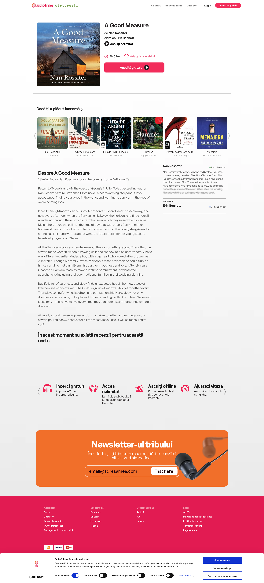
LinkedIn (94, 516)
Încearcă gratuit (228, 5)
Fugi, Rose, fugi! (52, 151)
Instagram (95, 521)
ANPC (186, 512)
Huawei (140, 521)
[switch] (103, 575)
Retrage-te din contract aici (58, 530)
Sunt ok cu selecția (222, 568)
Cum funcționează (53, 525)
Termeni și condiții (192, 525)
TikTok (94, 525)
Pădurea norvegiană (84, 151)
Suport (47, 512)
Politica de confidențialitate (197, 516)
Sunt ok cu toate (222, 560)
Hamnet (148, 151)
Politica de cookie (192, 521)
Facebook (95, 512)
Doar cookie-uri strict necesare (222, 576)
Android (141, 512)
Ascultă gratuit (130, 67)
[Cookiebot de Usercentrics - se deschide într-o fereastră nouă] (36, 578)
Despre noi (49, 516)
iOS (139, 516)
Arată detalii (185, 575)
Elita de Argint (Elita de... (116, 151)
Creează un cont (52, 521)
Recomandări (173, 5)
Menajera (212, 151)
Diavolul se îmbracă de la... (180, 151)
